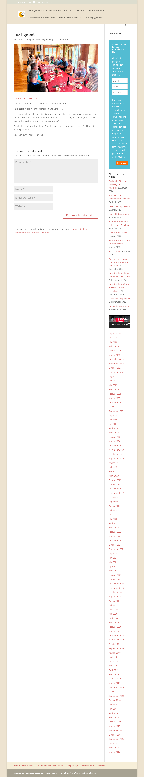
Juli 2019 (113, 657)
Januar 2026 (114, 355)
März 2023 (114, 475)
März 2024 (114, 432)
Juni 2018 (113, 708)
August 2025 (115, 376)
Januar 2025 (114, 398)
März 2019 (114, 674)
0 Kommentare (61, 39)
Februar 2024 (115, 437)
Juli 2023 (113, 467)
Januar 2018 (114, 726)
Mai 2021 (113, 562)
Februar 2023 (115, 480)
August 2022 (115, 506)
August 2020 (115, 601)
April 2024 (113, 428)
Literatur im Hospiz (118, 232)
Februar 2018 (115, 721)
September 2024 (116, 411)
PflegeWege (72, 765)
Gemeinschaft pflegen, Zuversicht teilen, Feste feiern (119, 287)
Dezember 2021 (116, 540)
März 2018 (114, 717)
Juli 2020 (113, 605)
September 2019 (116, 648)
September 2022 (116, 501)
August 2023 (115, 462)
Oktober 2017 (115, 734)
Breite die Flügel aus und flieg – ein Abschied (118, 184)
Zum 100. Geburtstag (119, 214)
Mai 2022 (113, 519)
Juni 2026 (113, 337)
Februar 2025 (115, 393)
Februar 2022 (115, 531)
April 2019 (113, 670)
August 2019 (115, 652)
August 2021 (115, 553)
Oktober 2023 (115, 454)
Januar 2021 (114, 579)
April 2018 (113, 713)
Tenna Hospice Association (50, 765)
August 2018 (115, 700)
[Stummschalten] (126, 324)
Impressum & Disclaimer (93, 765)
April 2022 (113, 523)
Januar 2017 (114, 752)
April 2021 (113, 566)
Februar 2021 (115, 575)
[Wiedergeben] (112, 324)
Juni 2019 (113, 661)
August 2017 (115, 743)
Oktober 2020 (115, 592)
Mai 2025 (113, 385)
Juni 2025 (113, 380)
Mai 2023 (113, 471)
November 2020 (116, 588)
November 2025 (116, 363)
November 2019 (116, 639)
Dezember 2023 (116, 445)
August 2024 (115, 415)
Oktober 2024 (115, 406)
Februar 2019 (115, 678)
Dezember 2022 (116, 488)
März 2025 (114, 389)
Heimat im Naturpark (119, 306)
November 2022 (116, 493)
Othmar (21, 39)
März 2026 (114, 346)
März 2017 (114, 747)
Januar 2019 (114, 683)
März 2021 (114, 570)
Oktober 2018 (115, 691)
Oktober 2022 (115, 497)
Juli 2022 (113, 510)
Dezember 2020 (116, 583)
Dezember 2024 (116, 402)
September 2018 (116, 696)
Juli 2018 (113, 704)
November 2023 (116, 449)
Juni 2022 (113, 514)
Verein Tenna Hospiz (68, 18)
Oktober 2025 (115, 367)
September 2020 (116, 596)
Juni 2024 (113, 424)
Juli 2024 (113, 419)
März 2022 (114, 527)
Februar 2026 (115, 350)
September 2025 (116, 372)
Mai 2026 (113, 342)
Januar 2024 (114, 441)
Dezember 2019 (116, 635)
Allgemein (46, 39)
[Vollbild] (129, 324)
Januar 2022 (114, 536)
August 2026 (115, 333)
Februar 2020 (115, 626)
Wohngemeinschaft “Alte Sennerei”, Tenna (48, 11)
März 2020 (114, 622)
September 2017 (116, 739)
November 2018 (116, 687)
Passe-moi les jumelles (119, 298)
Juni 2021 (113, 557)
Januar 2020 (114, 631)
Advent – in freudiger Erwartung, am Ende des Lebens (119, 262)
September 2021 (116, 549)
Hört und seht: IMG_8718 (25, 98)
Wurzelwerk (114, 251)
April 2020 (113, 618)
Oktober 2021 (115, 545)
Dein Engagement (93, 18)
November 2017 (116, 730)
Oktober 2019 (115, 644)
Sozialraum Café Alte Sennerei (90, 11)
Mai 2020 (113, 613)
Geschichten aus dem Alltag (41, 18)
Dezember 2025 (116, 359)
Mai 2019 (113, 665)
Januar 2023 (114, 484)
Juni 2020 (113, 609)
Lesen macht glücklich (119, 206)
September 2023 (116, 458)
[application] (119, 321)
